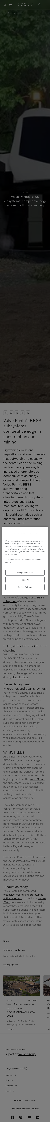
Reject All (25, 580)
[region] (25, 561)
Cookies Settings (25, 587)
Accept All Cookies (25, 572)
